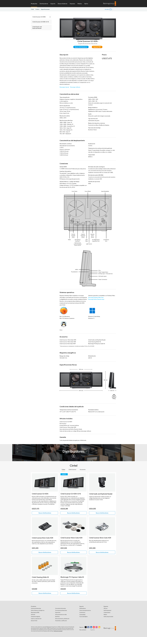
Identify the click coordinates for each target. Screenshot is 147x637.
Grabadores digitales (35, 616)
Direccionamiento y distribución (62, 618)
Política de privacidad (108, 616)
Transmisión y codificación (61, 620)
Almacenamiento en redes (61, 614)
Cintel (32, 9)
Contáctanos (82, 612)
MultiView (57, 616)
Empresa (72, 3)
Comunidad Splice (83, 616)
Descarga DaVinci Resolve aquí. (96, 299)
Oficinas (105, 608)
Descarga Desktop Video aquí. (96, 297)
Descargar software (75, 87)
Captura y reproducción (36, 618)
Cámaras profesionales (36, 608)
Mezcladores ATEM (35, 612)
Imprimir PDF (97, 47)
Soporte (53, 3)
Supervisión (57, 612)
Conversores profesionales (61, 610)
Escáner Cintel (34, 620)
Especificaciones (45, 9)
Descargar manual (64, 87)
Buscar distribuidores (81, 47)
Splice (86, 3)
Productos (34, 3)
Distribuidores (44, 3)
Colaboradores (107, 612)
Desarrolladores (62, 3)
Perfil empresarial (107, 610)
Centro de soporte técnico (85, 610)
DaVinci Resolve (37, 610)
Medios (79, 3)
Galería (37, 9)
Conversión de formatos (60, 608)
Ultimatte (33, 614)
